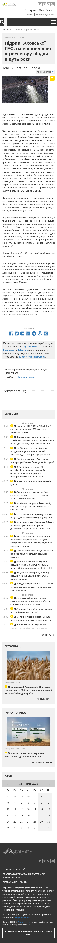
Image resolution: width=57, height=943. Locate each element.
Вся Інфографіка (42, 762)
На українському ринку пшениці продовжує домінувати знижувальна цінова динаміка (29, 575)
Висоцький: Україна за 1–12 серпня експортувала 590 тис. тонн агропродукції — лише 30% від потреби (28, 690)
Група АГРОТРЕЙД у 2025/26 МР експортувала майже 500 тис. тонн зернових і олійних (30, 429)
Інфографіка (15, 712)
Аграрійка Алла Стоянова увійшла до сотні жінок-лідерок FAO (31, 610)
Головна (6, 29)
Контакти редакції (13, 869)
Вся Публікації (43, 699)
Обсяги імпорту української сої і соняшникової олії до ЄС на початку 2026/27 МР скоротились (29, 495)
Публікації (13, 646)
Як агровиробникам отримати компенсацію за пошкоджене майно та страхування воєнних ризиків (30, 601)
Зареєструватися (45, 14)
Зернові (22, 68)
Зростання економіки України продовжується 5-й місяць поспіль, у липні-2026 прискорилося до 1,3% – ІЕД (31, 564)
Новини (8, 68)
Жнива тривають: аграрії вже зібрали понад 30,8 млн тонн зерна (28, 626)
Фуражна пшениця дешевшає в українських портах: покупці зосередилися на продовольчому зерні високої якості (32, 440)
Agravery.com (24, 922)
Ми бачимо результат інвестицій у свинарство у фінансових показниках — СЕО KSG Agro (31, 506)
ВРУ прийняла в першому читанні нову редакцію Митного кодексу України (31, 516)
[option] (28, 89)
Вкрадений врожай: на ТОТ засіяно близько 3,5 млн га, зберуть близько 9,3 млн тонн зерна (31, 586)
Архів (10, 775)
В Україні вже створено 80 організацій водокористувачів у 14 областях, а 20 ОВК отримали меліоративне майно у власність (27, 472)
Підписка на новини (15, 882)
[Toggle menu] (53, 22)
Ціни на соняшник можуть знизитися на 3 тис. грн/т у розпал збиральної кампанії (32, 553)
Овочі (36, 68)
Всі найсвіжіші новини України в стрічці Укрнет (28, 933)
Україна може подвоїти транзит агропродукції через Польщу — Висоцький (32, 461)
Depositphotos (22, 917)
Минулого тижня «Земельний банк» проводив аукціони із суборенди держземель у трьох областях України (32, 525)
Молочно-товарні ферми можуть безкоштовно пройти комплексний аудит (31, 618)
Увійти (30, 14)
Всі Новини (48, 635)
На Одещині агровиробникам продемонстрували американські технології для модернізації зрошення (30, 451)
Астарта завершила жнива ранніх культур (30, 483)
